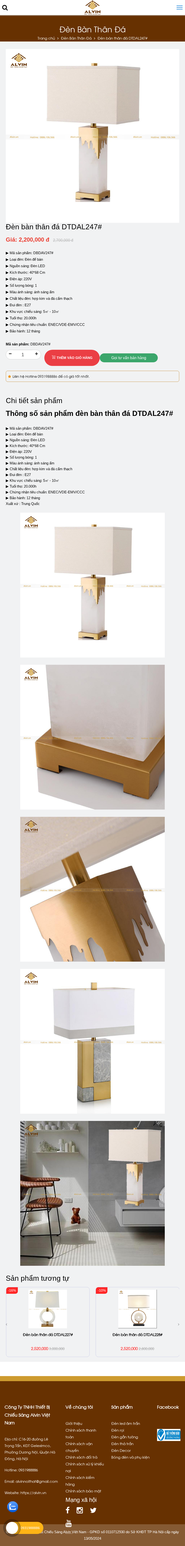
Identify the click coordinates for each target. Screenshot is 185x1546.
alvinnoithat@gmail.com (37, 1481)
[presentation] (6, 1324)
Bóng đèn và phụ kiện (130, 1457)
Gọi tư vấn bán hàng (128, 358)
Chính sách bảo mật (83, 1490)
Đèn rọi (117, 1430)
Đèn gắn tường (124, 1436)
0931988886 (48, 376)
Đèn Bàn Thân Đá (76, 38)
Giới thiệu (74, 1423)
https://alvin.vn (33, 1492)
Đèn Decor (121, 1450)
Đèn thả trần (122, 1443)
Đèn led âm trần (125, 1423)
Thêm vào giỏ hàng (74, 358)
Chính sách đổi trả (81, 1457)
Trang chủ (46, 38)
